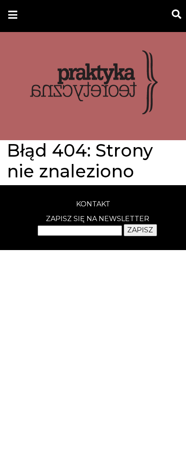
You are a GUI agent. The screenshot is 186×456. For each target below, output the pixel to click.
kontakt (93, 204)
